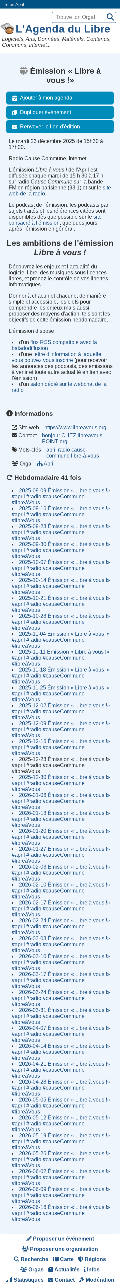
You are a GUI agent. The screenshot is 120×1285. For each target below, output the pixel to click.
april (51, 450)
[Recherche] (110, 17)
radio (64, 450)
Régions (94, 1259)
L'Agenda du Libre (63, 29)
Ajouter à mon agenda (46, 98)
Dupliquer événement (45, 112)
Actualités (66, 1269)
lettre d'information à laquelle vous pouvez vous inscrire (56, 357)
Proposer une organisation (63, 1249)
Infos (93, 1269)
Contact (64, 1280)
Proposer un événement (63, 1239)
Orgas (35, 1269)
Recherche (33, 1259)
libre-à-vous (85, 456)
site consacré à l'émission (55, 220)
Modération (99, 1280)
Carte (66, 1259)
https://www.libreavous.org (75, 427)
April (49, 463)
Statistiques (28, 1280)
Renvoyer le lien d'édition (50, 126)
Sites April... (16, 4)
